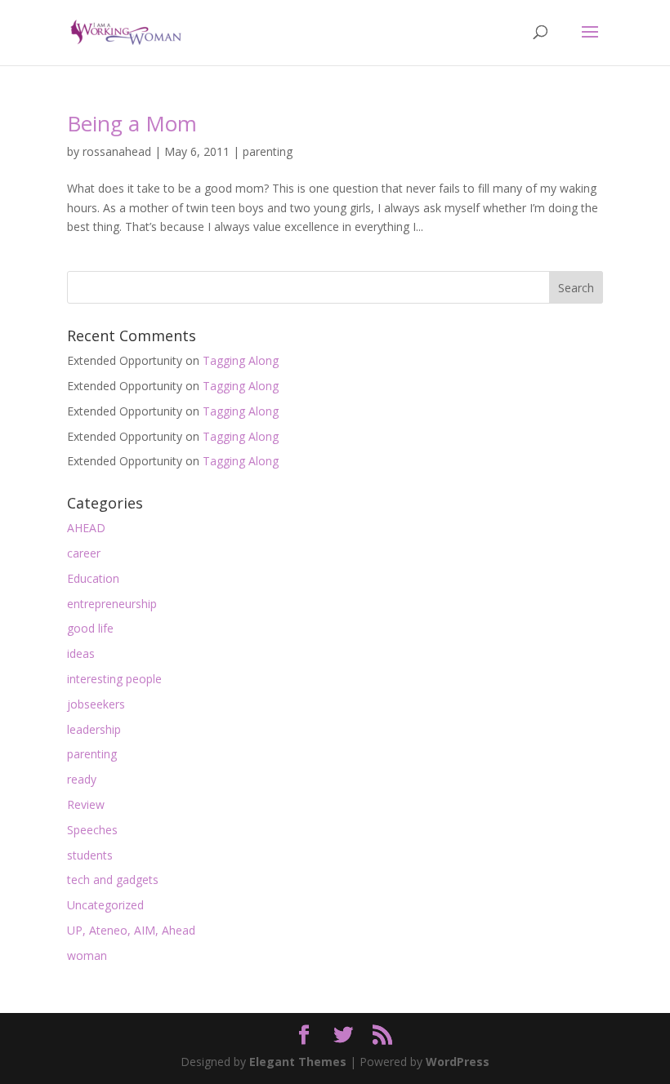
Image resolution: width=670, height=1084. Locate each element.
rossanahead (117, 151)
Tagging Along (241, 360)
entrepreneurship (112, 603)
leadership (94, 729)
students (90, 855)
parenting (268, 151)
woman (87, 955)
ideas (81, 653)
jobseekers (96, 704)
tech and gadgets (113, 879)
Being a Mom (132, 123)
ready (81, 779)
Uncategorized (105, 905)
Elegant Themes (297, 1061)
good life (90, 628)
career (83, 553)
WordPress (457, 1061)
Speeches (92, 829)
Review (86, 804)
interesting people (114, 678)
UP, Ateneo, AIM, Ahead (131, 930)
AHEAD (86, 527)
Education (93, 578)
